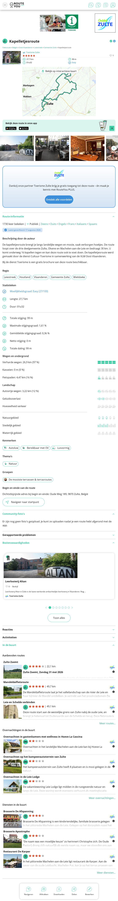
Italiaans (82, 224)
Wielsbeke (79, 277)
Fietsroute (6, 47)
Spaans (93, 224)
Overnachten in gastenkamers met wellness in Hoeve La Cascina (42, 736)
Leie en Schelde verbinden (19, 702)
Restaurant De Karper (16, 851)
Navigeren (28, 894)
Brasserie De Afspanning (18, 811)
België (14, 47)
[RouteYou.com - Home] (17, 4)
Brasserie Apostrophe (16, 831)
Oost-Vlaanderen (25, 47)
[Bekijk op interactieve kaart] (59, 114)
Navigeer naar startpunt (25, 502)
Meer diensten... (106, 872)
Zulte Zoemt (10, 662)
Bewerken (89, 894)
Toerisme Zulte (33, 52)
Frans (71, 224)
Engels (62, 224)
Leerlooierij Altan (15, 581)
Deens (44, 224)
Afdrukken (43, 894)
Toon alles (59, 618)
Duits (53, 224)
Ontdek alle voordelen (59, 199)
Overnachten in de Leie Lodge (21, 777)
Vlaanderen (40, 277)
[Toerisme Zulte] (105, 27)
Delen (74, 894)
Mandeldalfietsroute (16, 682)
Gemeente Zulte (50, 47)
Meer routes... (107, 723)
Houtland (24, 277)
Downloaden (59, 894)
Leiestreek (38, 47)
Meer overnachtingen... (102, 798)
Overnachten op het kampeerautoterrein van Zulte (34, 756)
